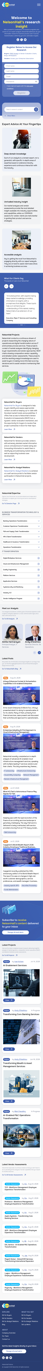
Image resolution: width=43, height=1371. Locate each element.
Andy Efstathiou (21, 1010)
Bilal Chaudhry (20, 1111)
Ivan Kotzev (19, 961)
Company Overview (8, 1333)
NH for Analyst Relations (10, 1321)
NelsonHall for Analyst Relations (16, 471)
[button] (21, 521)
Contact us (6, 1339)
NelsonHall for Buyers (12, 405)
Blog (3, 1324)
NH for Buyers (7, 1315)
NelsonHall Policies (7, 1364)
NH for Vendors (7, 1318)
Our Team (5, 1336)
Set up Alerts (26, 1324)
